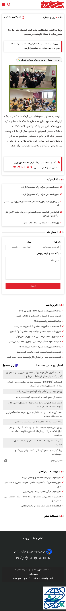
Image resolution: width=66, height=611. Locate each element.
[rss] (48, 559)
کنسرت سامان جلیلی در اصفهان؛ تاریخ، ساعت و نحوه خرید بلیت (34, 357)
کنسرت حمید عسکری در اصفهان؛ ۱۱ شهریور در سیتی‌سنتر (37, 326)
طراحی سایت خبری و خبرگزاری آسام (29, 552)
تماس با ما (38, 538)
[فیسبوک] (25, 167)
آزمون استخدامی (48, 163)
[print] (14, 167)
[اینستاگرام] (44, 559)
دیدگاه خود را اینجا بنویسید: (47, 253)
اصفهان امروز (33, 574)
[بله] (17, 559)
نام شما (57, 242)
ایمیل (29, 242)
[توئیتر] (28, 167)
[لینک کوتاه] (22, 167)
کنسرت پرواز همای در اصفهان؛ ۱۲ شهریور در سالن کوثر (38, 337)
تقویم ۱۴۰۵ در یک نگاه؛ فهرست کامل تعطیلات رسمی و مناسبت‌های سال (32, 485)
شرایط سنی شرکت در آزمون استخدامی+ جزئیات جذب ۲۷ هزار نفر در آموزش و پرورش (32, 214)
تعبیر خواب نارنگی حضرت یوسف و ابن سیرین (42, 492)
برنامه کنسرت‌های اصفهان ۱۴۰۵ (47, 321)
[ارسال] (18, 167)
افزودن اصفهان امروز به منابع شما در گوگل (40, 60)
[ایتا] (31, 559)
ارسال (33, 286)
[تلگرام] (31, 167)
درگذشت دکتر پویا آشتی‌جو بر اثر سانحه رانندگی (41, 506)
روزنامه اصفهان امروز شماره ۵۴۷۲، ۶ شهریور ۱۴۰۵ (40, 311)
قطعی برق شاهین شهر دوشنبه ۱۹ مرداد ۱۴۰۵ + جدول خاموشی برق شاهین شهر (32, 499)
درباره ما (27, 538)
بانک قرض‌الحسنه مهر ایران (26, 163)
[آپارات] (21, 559)
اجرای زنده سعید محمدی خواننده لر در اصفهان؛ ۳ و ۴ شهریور (35, 331)
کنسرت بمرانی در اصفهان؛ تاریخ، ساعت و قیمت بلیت (39, 352)
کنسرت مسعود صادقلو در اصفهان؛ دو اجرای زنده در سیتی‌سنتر (35, 342)
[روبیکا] (26, 558)
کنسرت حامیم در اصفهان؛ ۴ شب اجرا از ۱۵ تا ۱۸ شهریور (38, 316)
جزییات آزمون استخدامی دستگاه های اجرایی (41, 223)
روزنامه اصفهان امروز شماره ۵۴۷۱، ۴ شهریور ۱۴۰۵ (40, 347)
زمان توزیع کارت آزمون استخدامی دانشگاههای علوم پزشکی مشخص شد (31, 203)
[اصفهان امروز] (52, 4)
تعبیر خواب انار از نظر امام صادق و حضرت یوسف (41, 478)
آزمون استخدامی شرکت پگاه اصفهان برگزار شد (40, 187)
